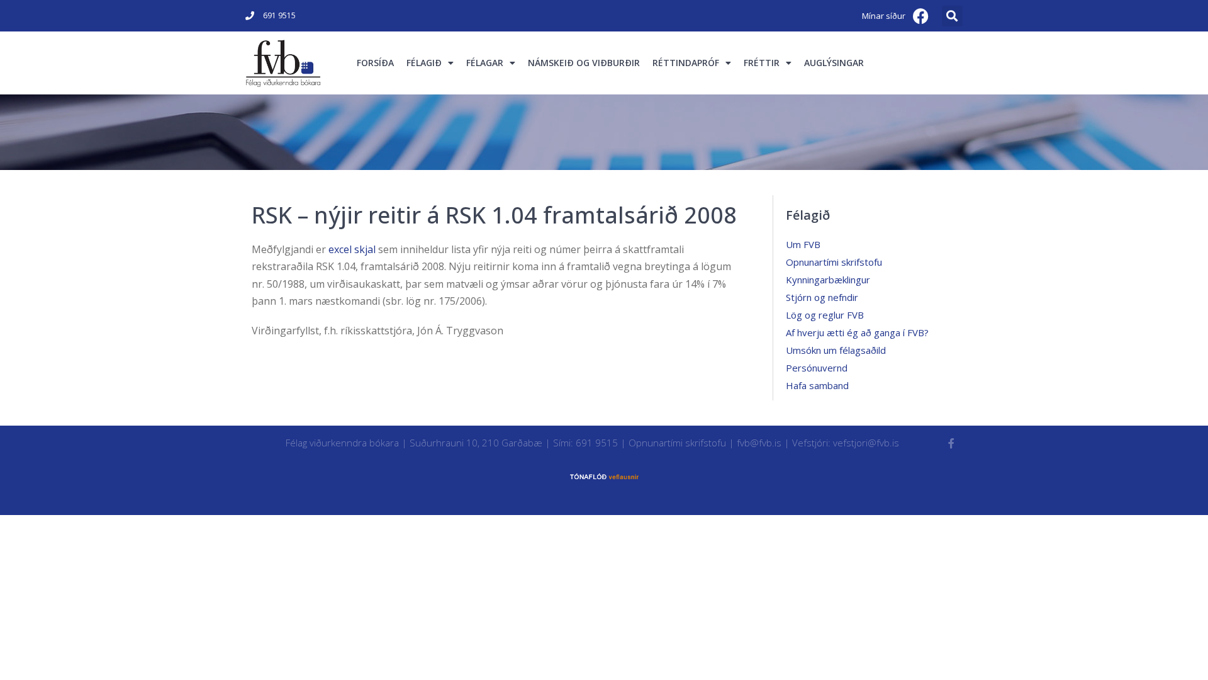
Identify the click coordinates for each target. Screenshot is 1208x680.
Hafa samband (817, 385)
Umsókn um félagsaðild (836, 350)
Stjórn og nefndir (822, 297)
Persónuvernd (816, 367)
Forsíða (375, 63)
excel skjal (353, 249)
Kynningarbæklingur (828, 279)
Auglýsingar (834, 63)
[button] (952, 16)
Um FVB (803, 244)
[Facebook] (921, 15)
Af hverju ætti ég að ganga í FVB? (857, 332)
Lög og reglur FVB (825, 315)
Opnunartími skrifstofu (834, 262)
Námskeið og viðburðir (584, 63)
